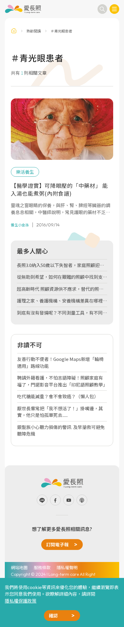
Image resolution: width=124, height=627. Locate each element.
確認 (53, 615)
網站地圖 (19, 567)
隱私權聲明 (67, 567)
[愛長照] (23, 9)
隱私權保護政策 (20, 601)
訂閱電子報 (57, 544)
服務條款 (42, 567)
